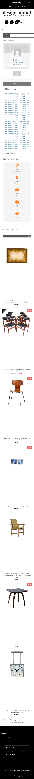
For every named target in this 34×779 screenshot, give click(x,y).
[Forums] (5, 40)
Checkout (11, 6)
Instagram (25, 776)
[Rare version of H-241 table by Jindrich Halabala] (17, 598)
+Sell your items (16, 2)
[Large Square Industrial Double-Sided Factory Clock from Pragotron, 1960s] (17, 665)
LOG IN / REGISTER (22, 6)
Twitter (19, 776)
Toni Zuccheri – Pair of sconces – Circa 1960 (17, 507)
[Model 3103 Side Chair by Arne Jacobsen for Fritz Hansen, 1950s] (17, 392)
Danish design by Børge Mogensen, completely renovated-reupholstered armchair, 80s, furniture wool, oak (17, 575)
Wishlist (12, 22)
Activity (17, 84)
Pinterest (14, 776)
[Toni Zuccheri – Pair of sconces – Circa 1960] (17, 461)
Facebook (9, 776)
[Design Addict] (17, 13)
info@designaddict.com (17, 722)
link (6, 93)
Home (3, 30)
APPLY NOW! (11, 754)
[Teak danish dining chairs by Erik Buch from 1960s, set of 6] (17, 324)
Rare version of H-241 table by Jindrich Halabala (17, 644)
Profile (18, 81)
